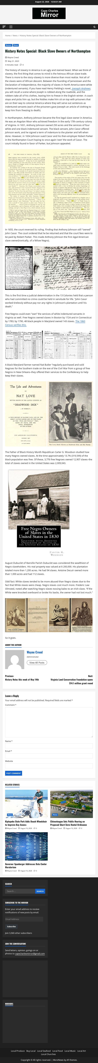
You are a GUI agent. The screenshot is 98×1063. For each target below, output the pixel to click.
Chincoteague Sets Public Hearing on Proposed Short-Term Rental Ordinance (68, 823)
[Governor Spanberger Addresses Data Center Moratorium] (26, 846)
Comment (10, 705)
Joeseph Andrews (81, 88)
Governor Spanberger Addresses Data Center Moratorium (26, 865)
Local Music (70, 1051)
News (16, 45)
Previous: (22, 677)
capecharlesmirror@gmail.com (30, 953)
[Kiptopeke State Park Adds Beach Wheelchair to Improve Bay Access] (26, 804)
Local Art (81, 1051)
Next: (72, 679)
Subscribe (11, 926)
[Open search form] (94, 26)
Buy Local (30, 1051)
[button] (4, 27)
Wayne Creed (13, 57)
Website (9, 761)
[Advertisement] (25, 979)
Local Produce (18, 1051)
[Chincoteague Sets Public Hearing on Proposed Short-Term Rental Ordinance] (71, 804)
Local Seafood (44, 1051)
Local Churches (48, 1054)
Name (9, 741)
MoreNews (58, 1060)
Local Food (57, 1051)
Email (8, 751)
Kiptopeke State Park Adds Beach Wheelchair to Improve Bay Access (26, 823)
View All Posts (36, 662)
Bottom (9, 45)
